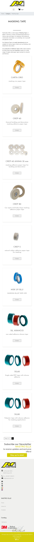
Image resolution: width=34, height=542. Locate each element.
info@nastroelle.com (8, 478)
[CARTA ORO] (17, 66)
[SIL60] (17, 360)
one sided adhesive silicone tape (17, 334)
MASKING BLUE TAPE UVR (17, 293)
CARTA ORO (17, 78)
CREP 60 (17, 119)
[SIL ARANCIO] (17, 319)
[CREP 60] (17, 107)
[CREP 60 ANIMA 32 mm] (17, 150)
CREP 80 (17, 204)
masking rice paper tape (17, 81)
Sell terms (4, 522)
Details (17, 87)
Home (2, 13)
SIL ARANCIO (17, 331)
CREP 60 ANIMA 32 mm (17, 161)
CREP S (17, 247)
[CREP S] (17, 236)
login (22, 9)
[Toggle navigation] (13, 9)
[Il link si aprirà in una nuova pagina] (2, 481)
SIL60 (17, 372)
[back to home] (17, 465)
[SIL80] (17, 403)
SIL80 (17, 414)
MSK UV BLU (17, 290)
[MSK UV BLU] (17, 278)
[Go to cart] (19, 9)
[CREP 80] (17, 193)
